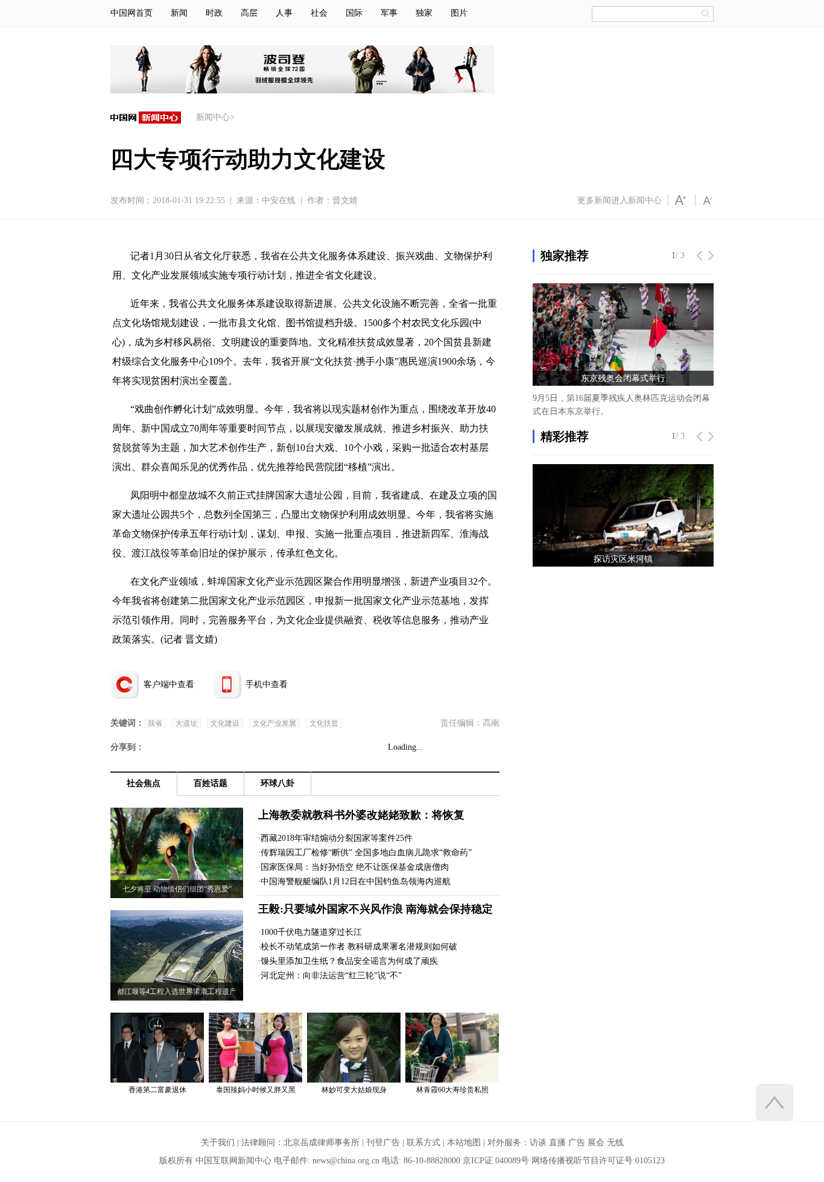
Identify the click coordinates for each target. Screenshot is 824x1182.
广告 (576, 1142)
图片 (459, 12)
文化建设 (225, 723)
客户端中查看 (169, 684)
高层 (249, 12)
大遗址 (186, 723)
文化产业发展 (274, 723)
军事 (389, 12)
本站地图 (464, 1142)
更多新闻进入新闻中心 (619, 200)
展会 (596, 1142)
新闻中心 (213, 117)
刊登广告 (383, 1142)
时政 (214, 12)
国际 (354, 12)
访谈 (538, 1142)
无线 (615, 1142)
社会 (319, 12)
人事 (284, 12)
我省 (155, 723)
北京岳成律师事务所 (322, 1142)
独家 (424, 12)
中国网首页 (131, 12)
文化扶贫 (323, 723)
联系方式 (423, 1142)
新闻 (179, 12)
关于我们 (218, 1142)
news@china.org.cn (345, 1160)
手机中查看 (267, 684)
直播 (557, 1142)
